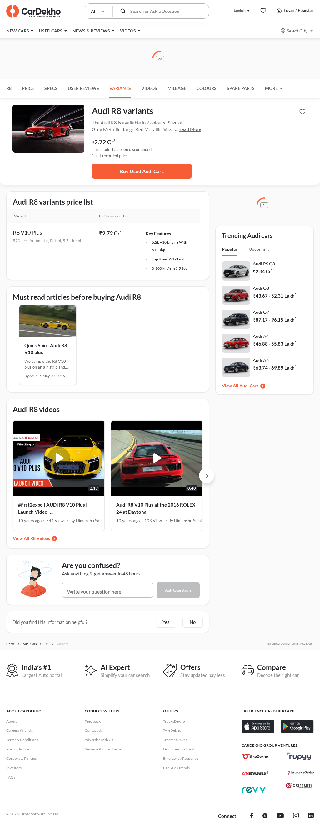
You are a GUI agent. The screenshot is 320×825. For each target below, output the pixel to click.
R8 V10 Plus (27, 232)
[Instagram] (296, 816)
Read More (189, 129)
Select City (297, 30)
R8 (9, 88)
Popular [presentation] (230, 249)
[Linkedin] (311, 816)
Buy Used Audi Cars (142, 171)
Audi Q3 (261, 288)
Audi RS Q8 (264, 263)
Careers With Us (19, 730)
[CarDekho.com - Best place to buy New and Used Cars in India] (33, 11)
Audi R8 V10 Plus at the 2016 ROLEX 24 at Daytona (155, 508)
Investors (14, 767)
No (193, 622)
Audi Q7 (261, 312)
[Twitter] (265, 816)
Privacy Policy (17, 749)
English (240, 10)
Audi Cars (248, 385)
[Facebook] (251, 816)
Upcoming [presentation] (259, 249)
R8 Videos (40, 538)
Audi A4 (261, 336)
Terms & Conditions (22, 739)
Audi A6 (261, 360)
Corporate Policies (21, 758)
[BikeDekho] (255, 756)
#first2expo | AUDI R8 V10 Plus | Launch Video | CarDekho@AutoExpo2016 (53, 508)
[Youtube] (280, 816)
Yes (166, 622)
